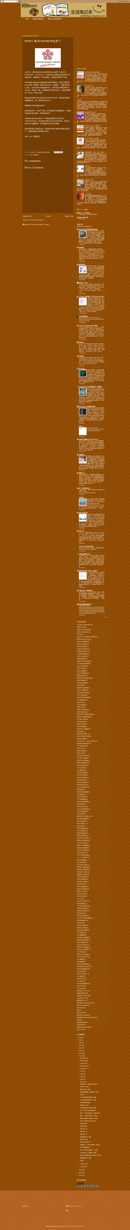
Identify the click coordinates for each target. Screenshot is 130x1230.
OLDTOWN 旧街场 (82, 864)
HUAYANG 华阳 (81, 746)
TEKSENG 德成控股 (82, 937)
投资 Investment (81, 1005)
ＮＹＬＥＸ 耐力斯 (82, 857)
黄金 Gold (79, 1029)
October (82, 1063)
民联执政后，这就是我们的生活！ (89, 1084)
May (81, 1076)
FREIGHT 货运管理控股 (83, 717)
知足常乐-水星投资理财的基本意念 (88, 229)
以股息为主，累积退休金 (86, 590)
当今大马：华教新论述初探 (86, 532)
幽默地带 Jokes (81, 1000)
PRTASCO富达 (81, 896)
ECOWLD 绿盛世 (81, 683)
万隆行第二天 (83, 1131)
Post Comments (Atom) (36, 220)
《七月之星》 (88, 193)
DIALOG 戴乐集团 (82, 673)
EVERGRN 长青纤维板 (83, 697)
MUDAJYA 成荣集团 (82, 845)
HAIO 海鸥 (80, 731)
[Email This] (55, 152)
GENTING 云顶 (81, 724)
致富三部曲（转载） (85, 1089)
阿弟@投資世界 (83, 512)
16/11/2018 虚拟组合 (92, 572)
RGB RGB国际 (81, 903)
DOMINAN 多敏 (81, 675)
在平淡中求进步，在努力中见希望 (87, 592)
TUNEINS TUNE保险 (83, 954)
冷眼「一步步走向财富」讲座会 (88, 1115)
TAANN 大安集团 (81, 927)
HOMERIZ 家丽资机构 (83, 743)
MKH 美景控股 (81, 830)
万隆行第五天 (83, 1123)
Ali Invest (81, 368)
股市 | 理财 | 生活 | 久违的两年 (95, 388)
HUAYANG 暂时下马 (85, 1142)
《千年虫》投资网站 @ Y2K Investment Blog (91, 296)
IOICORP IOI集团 (82, 758)
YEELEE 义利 (81, 978)
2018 (80, 1043)
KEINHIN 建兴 (81, 780)
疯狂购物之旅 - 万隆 (85, 1137)
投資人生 (81, 426)
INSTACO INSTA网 (82, 755)
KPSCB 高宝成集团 (82, 792)
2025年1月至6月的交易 (85, 343)
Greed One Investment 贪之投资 (88, 325)
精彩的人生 (82, 473)
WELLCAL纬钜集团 (82, 969)
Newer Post (27, 216)
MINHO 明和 (80, 826)
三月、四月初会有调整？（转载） (89, 1150)
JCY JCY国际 (81, 767)
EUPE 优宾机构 (81, 695)
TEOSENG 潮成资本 (82, 940)
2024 (80, 1040)
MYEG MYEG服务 (82, 850)
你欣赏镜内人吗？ (83, 555)
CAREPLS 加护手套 (82, 649)
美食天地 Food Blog (82, 1015)
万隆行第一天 (83, 1134)
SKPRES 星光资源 (82, 915)
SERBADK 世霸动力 (82, 911)
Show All (105, 617)
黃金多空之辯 (90, 514)
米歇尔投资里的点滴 (84, 554)
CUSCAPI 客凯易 (82, 666)
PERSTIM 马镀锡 (82, 881)
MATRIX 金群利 (81, 811)
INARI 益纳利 (80, 751)
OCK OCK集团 (81, 860)
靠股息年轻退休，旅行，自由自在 (88, 570)
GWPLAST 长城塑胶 (82, 729)
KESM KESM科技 (82, 782)
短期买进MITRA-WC (90, 112)
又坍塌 (82, 1160)
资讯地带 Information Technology (86, 1017)
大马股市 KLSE (81, 998)
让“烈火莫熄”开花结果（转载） (88, 1100)
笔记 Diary (80, 1012)
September (83, 1066)
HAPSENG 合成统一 (82, 734)
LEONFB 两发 (81, 804)
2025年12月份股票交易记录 (86, 327)
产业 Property (80, 988)
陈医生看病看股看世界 (85, 604)
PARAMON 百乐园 (82, 872)
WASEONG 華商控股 (83, 964)
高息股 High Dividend (83, 1027)
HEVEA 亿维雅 (81, 738)
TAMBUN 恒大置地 (82, 930)
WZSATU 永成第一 (82, 974)
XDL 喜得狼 (80, 976)
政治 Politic (80, 1007)
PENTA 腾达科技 (81, 879)
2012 (80, 1170)
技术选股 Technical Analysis (85, 1003)
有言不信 (81, 531)
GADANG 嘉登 (81, 721)
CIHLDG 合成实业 (82, 656)
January (82, 1166)
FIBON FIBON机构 (82, 709)
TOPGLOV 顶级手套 (82, 949)
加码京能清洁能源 (92, 266)
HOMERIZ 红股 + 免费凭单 (92, 126)
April (81, 1079)
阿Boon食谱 (80, 1024)
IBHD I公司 (80, 748)
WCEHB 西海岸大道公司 (84, 966)
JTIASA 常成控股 (82, 775)
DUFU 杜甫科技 (81, 680)
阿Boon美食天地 (83, 217)
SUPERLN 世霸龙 (82, 925)
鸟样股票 (81, 356)
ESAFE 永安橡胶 (81, 690)
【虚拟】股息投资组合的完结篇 (95, 298)
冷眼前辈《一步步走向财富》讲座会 (90, 1144)
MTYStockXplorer (82, 843)
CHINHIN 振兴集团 (82, 654)
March (82, 1082)
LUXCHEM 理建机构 (82, 809)
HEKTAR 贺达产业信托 (83, 736)
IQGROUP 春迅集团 (82, 760)
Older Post (69, 216)
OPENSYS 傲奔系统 (82, 867)
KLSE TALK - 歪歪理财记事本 (87, 406)
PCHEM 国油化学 (82, 877)
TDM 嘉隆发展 (81, 935)
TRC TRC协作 (81, 952)
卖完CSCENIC (84, 1139)
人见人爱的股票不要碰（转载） (88, 1097)
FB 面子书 (80, 702)
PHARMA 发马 (81, 884)
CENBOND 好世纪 (82, 651)
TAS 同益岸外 (81, 932)
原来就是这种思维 (85, 1102)
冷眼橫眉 (81, 454)
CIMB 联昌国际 (81, 658)
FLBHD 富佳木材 (81, 712)
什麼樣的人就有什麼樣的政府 (94, 456)
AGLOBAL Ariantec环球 (83, 624)
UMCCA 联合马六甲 (82, 957)
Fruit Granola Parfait (92, 427)
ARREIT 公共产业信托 (83, 629)
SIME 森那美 (80, 913)
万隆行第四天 (83, 1126)
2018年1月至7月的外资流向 (92, 72)
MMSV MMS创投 (82, 835)
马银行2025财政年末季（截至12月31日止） (90, 317)
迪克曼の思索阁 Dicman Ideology (88, 439)
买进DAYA (87, 166)
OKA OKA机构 (81, 862)
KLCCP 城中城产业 (82, 787)
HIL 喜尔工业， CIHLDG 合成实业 (86, 741)
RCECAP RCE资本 (82, 901)
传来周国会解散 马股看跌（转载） (89, 1092)
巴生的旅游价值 (83, 249)
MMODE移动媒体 (82, 833)
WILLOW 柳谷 (81, 971)
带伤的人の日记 (83, 283)
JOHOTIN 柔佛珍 (81, 772)
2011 (80, 1172)
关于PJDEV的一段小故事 (92, 138)
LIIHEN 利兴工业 (81, 806)
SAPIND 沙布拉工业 (82, 906)
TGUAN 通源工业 (82, 942)
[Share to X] (58, 152)
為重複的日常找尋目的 (93, 230)
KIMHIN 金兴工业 (82, 784)
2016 (80, 1048)
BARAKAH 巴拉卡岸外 (83, 639)
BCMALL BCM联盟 (82, 641)
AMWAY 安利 (80, 627)
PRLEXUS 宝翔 (81, 894)
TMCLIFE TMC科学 (82, 944)
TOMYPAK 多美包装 (82, 947)
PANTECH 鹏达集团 (82, 869)
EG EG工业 (80, 685)
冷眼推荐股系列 (81, 993)
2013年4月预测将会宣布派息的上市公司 (91, 1155)
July (81, 1071)
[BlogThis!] (57, 152)
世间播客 (81, 247)
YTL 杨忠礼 (80, 981)
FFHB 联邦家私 (81, 704)
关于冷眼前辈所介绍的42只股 (88, 1107)
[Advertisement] (57, 27)
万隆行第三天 (83, 1129)
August (82, 1068)
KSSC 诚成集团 (81, 797)
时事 (78, 1010)
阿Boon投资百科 (55, 19)
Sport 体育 (80, 923)
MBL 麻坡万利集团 (82, 818)
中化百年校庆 (80, 986)
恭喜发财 (81, 547)
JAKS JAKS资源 (81, 765)
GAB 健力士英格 (81, 719)
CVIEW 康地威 (81, 668)
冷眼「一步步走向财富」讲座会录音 (90, 1113)
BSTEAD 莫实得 (81, 646)
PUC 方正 (79, 898)
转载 (78, 1020)
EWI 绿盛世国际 (81, 700)
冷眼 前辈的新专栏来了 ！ (85, 605)
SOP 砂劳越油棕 (81, 920)
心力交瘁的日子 (89, 86)
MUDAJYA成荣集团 (82, 848)
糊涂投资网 (82, 264)
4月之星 (79, 100)
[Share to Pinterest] (62, 152)
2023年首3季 (82, 441)
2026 (80, 1037)
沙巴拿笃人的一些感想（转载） (88, 1152)
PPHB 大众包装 (81, 891)
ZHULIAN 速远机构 (82, 983)
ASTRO (79, 634)
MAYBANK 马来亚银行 (83, 816)
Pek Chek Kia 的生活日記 (86, 546)
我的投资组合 (38, 19)
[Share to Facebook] (60, 152)
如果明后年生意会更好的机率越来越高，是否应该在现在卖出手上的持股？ (95, 409)
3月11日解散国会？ (85, 1147)
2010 (80, 1175)
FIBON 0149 (80, 707)
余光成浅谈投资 (83, 316)
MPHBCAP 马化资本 (82, 838)
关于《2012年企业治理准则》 (88, 1110)
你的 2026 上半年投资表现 (86, 284)
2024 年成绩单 (91, 370)
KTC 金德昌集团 (81, 799)
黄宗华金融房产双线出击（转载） (89, 1118)
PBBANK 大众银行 (82, 874)
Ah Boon (33, 152)
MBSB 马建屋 (81, 821)
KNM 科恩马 (80, 789)
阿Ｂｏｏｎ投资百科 (84, 213)
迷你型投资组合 (81, 1022)
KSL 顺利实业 (81, 794)
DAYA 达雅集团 (81, 671)
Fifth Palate (82, 219)
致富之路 (81, 342)
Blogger (82, 1226)
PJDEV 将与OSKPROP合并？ (88, 1121)
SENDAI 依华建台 (82, 908)
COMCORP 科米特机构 (83, 661)
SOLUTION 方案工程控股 (84, 918)
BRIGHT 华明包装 (82, 644)
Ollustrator (69, 1226)
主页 (27, 19)
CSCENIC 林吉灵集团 (83, 663)
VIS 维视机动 (80, 959)
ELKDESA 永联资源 (82, 688)
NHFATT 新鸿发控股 (82, 855)
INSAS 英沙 (80, 753)
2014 (80, 1053)
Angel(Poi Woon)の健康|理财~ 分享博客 (90, 386)
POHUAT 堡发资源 (82, 889)
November (83, 1061)
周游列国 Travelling (82, 995)
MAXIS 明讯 (80, 814)
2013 (80, 1056)
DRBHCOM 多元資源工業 (84, 678)
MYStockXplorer (81, 852)
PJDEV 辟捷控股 (33, 155)
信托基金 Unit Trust (82, 990)
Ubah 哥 (82, 1094)
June (81, 1074)
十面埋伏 (81, 497)
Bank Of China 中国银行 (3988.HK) (86, 637)
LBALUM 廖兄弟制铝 (82, 801)
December (83, 1058)
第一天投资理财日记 (84, 488)
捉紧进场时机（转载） (86, 1158)
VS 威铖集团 (80, 961)
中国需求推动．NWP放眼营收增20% (88, 214)
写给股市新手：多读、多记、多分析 (94, 152)
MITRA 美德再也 (81, 828)
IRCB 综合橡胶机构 (82, 763)
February (83, 1164)
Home (48, 216)
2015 (80, 1050)
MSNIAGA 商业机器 (82, 840)
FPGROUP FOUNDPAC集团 (85, 714)
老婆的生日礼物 (89, 180)
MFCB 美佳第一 (81, 823)
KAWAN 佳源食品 (82, 777)
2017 (80, 1045)
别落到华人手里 (84, 1105)
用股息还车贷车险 (83, 474)
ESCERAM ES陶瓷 (82, 692)
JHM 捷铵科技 (81, 770)
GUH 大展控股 (81, 726)
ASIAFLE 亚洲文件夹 (83, 632)
